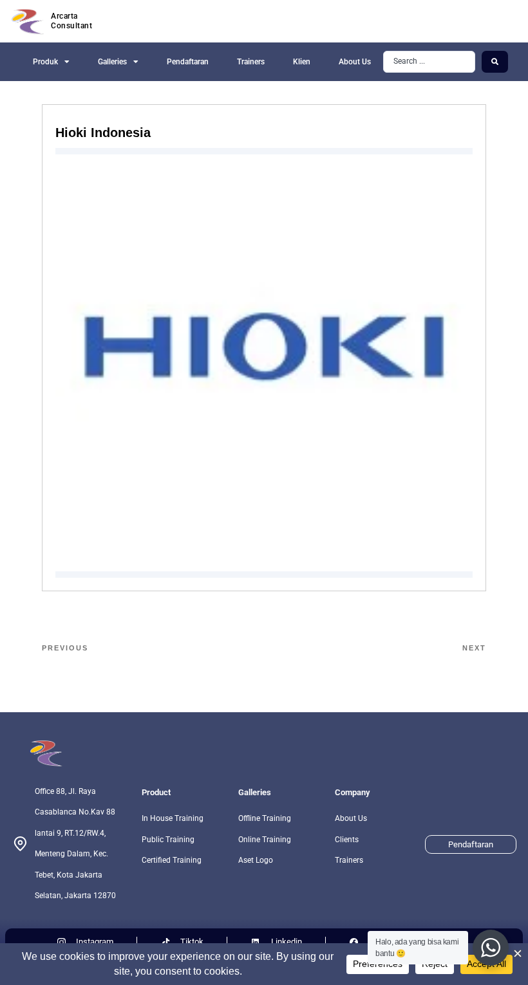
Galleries (112, 61)
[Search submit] (495, 62)
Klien (301, 61)
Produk (45, 61)
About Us (355, 61)
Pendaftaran (188, 61)
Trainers (251, 61)
